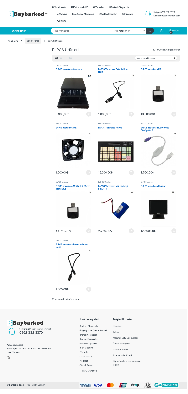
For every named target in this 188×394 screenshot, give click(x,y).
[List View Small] (70, 58)
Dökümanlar (127, 14)
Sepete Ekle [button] (87, 114)
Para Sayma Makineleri (83, 14)
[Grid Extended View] (61, 58)
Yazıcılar (63, 14)
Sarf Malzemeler (109, 14)
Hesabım (117, 326)
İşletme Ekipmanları (89, 339)
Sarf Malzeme (86, 347)
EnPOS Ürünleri (62, 65)
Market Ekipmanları (89, 343)
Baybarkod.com (16, 385)
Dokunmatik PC (81, 7)
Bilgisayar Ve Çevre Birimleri (93, 330)
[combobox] (82, 31)
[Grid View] (56, 58)
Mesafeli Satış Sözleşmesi (125, 338)
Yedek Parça (33, 40)
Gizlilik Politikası (120, 349)
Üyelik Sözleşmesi (121, 343)
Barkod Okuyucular (120, 7)
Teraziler (99, 7)
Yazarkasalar (60, 7)
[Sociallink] (8, 358)
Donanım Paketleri (89, 335)
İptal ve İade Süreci (122, 355)
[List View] (65, 58)
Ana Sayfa (13, 40)
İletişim (62, 21)
